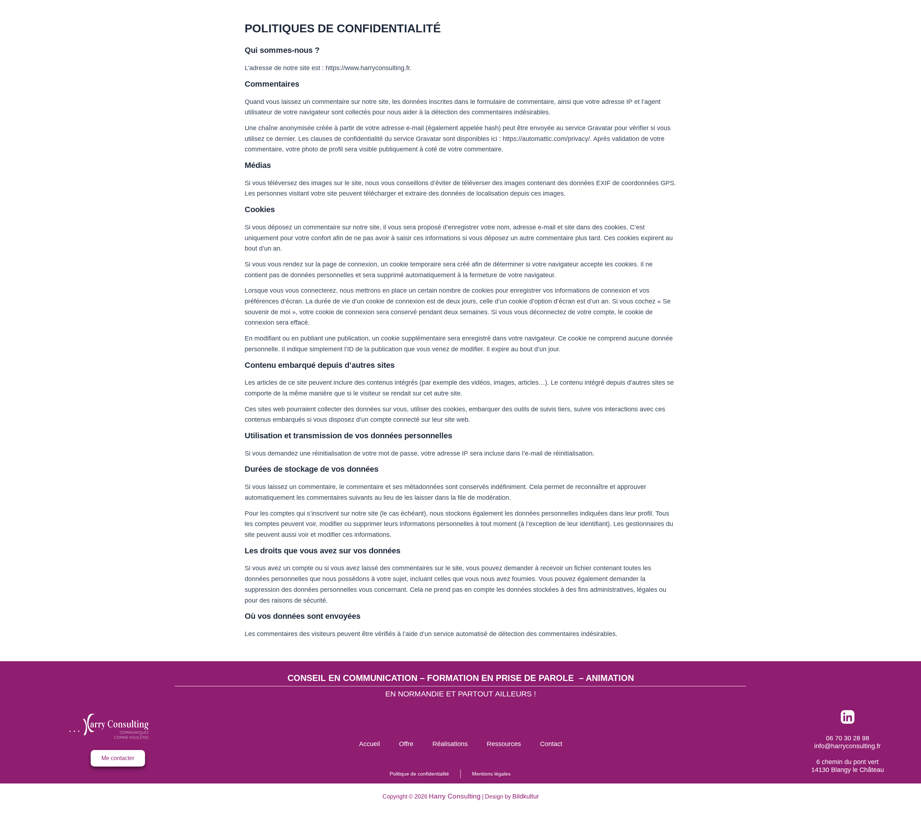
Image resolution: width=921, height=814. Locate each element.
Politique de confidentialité (419, 774)
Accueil (369, 743)
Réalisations (450, 743)
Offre (406, 743)
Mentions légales (491, 774)
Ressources (504, 743)
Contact (551, 743)
